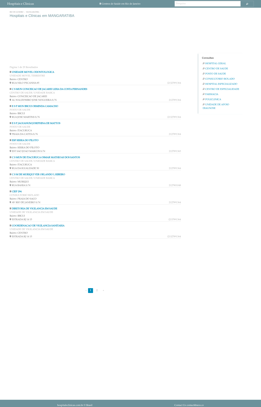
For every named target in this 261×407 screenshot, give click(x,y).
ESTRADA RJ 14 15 (96, 219)
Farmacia (211, 94)
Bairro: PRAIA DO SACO (23, 199)
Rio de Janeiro (16, 12)
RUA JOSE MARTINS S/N (96, 117)
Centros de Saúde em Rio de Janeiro (121, 4)
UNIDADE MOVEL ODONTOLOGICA (33, 72)
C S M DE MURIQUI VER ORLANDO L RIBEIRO (38, 174)
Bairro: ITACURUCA (21, 130)
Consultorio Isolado (220, 79)
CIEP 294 (17, 191)
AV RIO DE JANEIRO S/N (96, 202)
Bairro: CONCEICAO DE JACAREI (28, 96)
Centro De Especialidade (222, 89)
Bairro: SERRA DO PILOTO (24, 147)
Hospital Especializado (221, 84)
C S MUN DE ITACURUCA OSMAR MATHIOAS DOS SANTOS (46, 157)
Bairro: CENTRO (19, 79)
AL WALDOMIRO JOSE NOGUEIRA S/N (96, 100)
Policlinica (213, 99)
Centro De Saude (216, 69)
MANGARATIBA (32, 12)
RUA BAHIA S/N (96, 185)
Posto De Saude (215, 74)
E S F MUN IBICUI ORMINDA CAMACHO (35, 106)
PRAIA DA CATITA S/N (96, 134)
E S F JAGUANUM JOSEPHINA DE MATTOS (36, 123)
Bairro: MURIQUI (19, 182)
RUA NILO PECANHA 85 (96, 83)
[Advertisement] (95, 42)
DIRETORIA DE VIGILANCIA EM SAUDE (34, 209)
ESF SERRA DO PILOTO (25, 140)
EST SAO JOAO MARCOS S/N (96, 151)
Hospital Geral (215, 63)
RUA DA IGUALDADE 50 (96, 168)
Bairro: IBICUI (17, 113)
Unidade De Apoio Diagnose (216, 106)
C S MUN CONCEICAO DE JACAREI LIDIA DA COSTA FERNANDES (49, 89)
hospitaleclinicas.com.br (70, 405)
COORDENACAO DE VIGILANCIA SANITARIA (38, 226)
